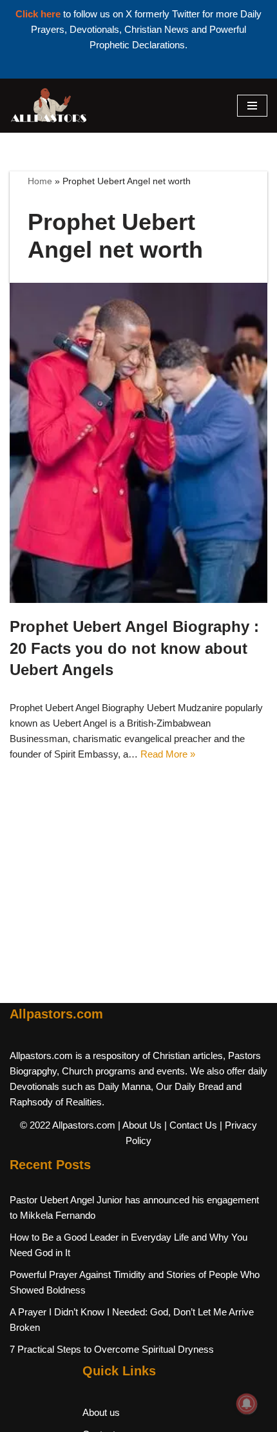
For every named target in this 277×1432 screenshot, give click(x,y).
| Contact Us (190, 1125)
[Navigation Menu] (252, 106)
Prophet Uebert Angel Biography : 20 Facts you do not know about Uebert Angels (134, 648)
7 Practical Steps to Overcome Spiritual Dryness (112, 1349)
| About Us (140, 1125)
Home (40, 181)
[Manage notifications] (246, 1403)
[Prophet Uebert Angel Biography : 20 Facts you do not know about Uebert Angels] (138, 443)
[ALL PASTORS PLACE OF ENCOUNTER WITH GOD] (48, 106)
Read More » (167, 754)
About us (101, 1412)
